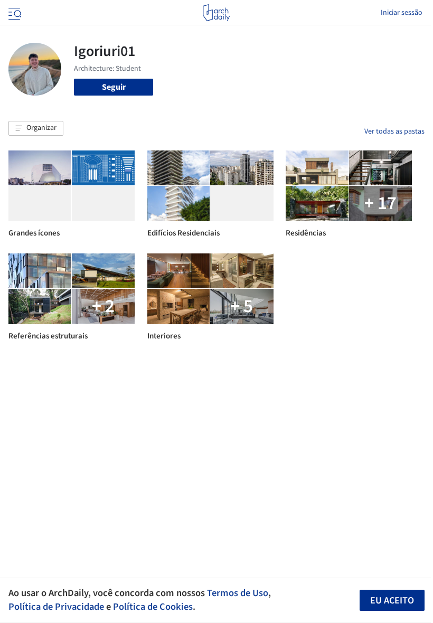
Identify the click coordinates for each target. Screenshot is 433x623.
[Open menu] (13, 12)
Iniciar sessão (401, 12)
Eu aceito (392, 600)
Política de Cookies (153, 606)
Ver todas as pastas (394, 131)
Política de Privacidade (56, 606)
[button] (35, 128)
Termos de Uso (237, 593)
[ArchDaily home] (216, 12)
